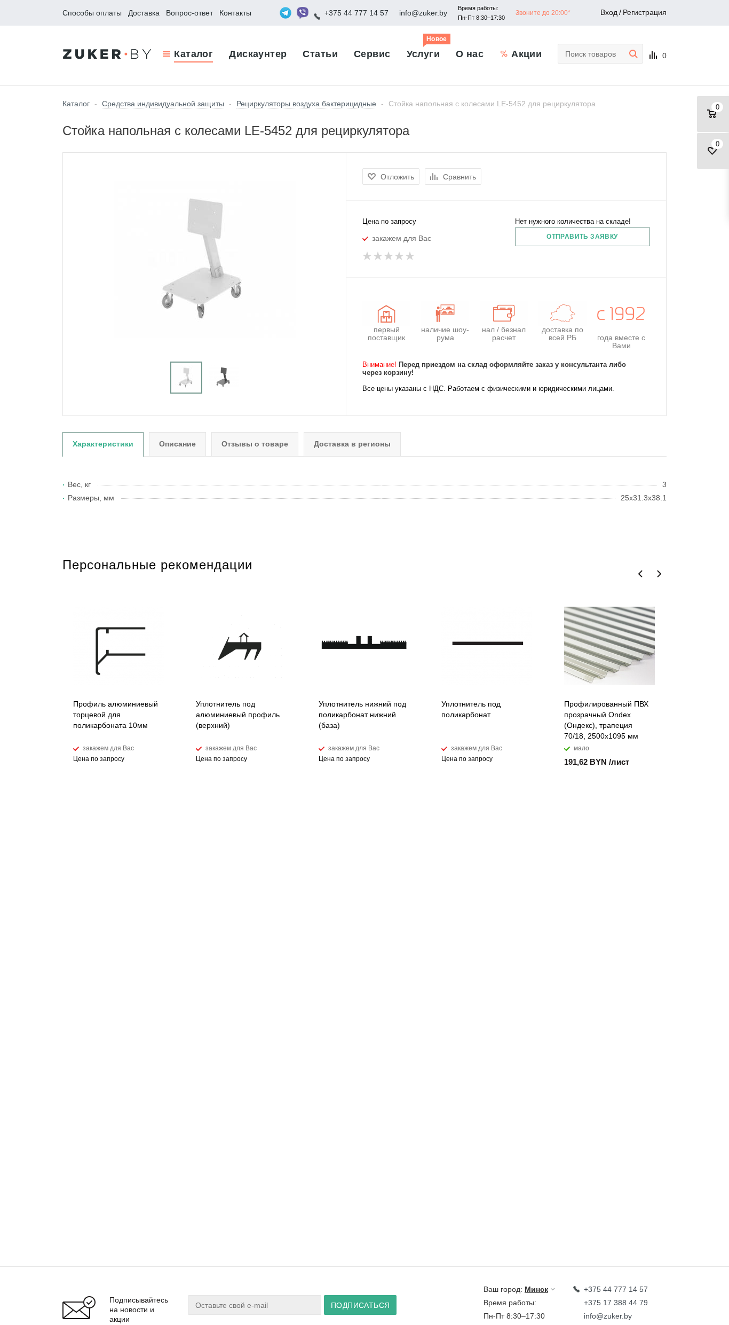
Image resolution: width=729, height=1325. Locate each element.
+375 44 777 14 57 (356, 13)
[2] (378, 256)
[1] (367, 256)
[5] (410, 256)
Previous (640, 574)
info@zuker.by (423, 13)
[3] (389, 256)
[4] (399, 256)
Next (659, 574)
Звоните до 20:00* (543, 13)
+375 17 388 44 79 (616, 1302)
